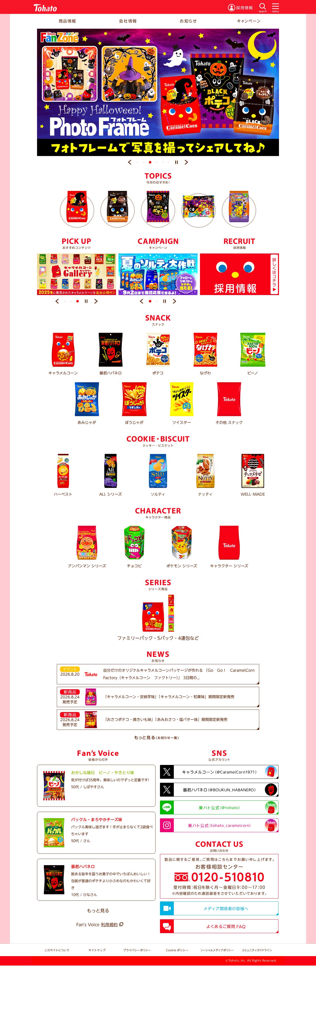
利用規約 (109, 924)
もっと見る (98, 910)
